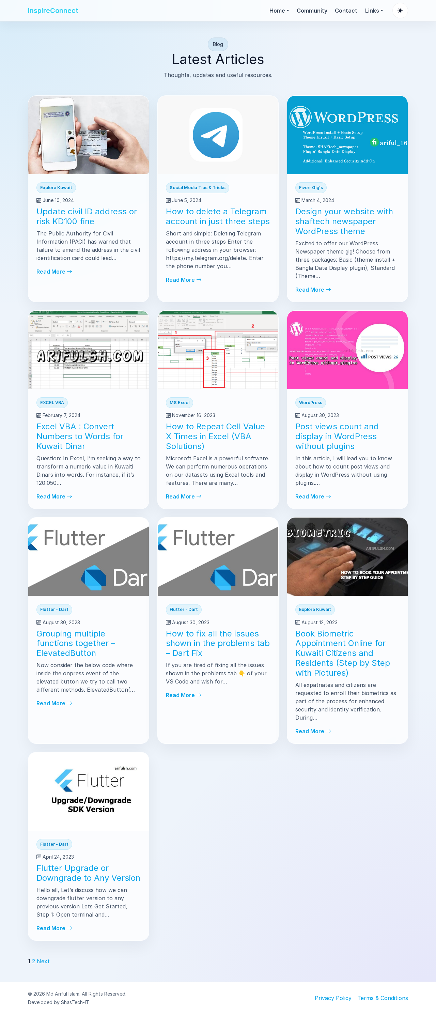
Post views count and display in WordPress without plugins (337, 436)
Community (312, 10)
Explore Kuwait (56, 187)
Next (43, 961)
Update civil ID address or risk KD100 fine (86, 216)
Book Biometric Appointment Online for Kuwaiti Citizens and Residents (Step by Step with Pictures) (342, 653)
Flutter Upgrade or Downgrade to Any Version (88, 873)
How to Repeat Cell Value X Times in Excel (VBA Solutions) (215, 436)
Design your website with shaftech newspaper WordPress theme (344, 221)
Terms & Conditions (382, 998)
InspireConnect (53, 10)
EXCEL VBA (52, 402)
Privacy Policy (333, 998)
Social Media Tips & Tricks (197, 187)
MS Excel (179, 402)
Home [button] (277, 10)
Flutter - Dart (54, 609)
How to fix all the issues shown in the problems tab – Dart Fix (218, 643)
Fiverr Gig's (311, 187)
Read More (51, 271)
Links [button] (372, 10)
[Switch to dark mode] (400, 10)
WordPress (310, 402)
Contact (346, 10)
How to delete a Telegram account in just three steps (218, 216)
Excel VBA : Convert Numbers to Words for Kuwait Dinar (79, 436)
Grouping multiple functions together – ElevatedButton (75, 643)
